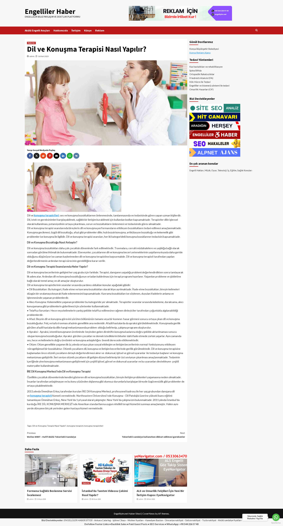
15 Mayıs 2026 (41, 499)
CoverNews (149, 513)
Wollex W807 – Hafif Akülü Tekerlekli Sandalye (51, 434)
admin (31, 56)
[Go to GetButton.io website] (276, 523)
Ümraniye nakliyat (174, 520)
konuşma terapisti (75, 426)
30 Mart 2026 (151, 499)
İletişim (75, 30)
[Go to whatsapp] (276, 517)
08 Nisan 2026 (96, 499)
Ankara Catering (102, 520)
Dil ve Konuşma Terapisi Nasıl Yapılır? (49, 426)
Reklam (99, 30)
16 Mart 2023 (43, 56)
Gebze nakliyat (192, 520)
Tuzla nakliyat (209, 520)
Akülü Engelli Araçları (37, 30)
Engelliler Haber (50, 11)
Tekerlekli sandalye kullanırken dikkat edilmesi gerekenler (153, 434)
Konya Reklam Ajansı (200, 52)
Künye (88, 30)
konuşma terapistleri (93, 426)
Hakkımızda (61, 30)
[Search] (256, 30)
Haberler (31, 43)
